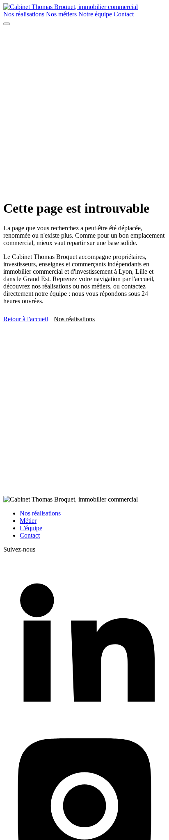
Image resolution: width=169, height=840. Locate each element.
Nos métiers (61, 14)
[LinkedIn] (84, 719)
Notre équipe (95, 14)
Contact (124, 14)
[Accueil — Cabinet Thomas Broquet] (70, 6)
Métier (28, 520)
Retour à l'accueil (25, 319)
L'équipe (31, 527)
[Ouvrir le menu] (6, 24)
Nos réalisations (23, 14)
